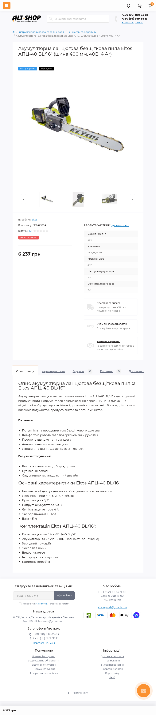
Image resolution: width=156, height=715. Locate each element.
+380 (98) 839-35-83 (135, 15)
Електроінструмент (43, 656)
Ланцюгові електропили (82, 32)
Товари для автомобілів (44, 673)
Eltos (34, 219)
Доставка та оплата (108, 303)
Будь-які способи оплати (112, 323)
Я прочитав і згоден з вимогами (46, 604)
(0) (30, 231)
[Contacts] (139, 5)
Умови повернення (108, 341)
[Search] (51, 19)
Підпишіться (64, 595)
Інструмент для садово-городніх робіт (41, 32)
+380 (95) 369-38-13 (134, 18)
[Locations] (128, 5)
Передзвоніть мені (44, 643)
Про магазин (112, 660)
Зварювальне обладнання (43, 660)
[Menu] (6, 5)
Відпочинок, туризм (44, 664)
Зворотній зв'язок (112, 669)
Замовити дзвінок (132, 22)
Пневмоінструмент (44, 669)
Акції (112, 677)
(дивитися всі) (120, 225)
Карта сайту (112, 673)
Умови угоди (41, 604)
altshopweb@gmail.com (112, 607)
